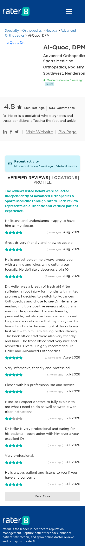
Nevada (51, 30)
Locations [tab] (64, 178)
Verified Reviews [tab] (27, 178)
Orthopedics (32, 30)
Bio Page (67, 132)
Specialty (12, 30)
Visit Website (39, 132)
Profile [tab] (42, 182)
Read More (42, 496)
